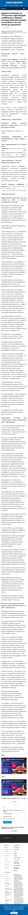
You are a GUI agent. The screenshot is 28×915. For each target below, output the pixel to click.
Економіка (7, 853)
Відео (15, 853)
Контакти (7, 876)
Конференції (17, 865)
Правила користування (8, 883)
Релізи (15, 870)
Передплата (7, 878)
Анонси (21, 5)
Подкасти (16, 845)
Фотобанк (11, 5)
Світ (6, 857)
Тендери (7, 886)
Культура (7, 864)
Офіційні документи (17, 868)
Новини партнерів (16, 863)
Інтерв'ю (16, 849)
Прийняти (14, 912)
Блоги (15, 855)
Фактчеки (7, 855)
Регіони (6, 860)
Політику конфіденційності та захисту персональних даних (14, 909)
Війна (6, 847)
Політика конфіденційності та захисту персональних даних (8, 893)
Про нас (6, 874)
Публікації (16, 847)
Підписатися (7, 822)
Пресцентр (16, 5)
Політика (7, 851)
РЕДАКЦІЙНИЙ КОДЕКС (8, 900)
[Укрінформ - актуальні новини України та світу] (14, 2)
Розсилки (7, 903)
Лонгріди (16, 860)
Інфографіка (17, 857)
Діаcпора (7, 866)
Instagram (4, 828)
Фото (15, 851)
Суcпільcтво (7, 862)
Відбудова (7, 849)
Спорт (6, 868)
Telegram (21, 827)
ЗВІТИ (6, 897)
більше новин (14, 831)
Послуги (6, 5)
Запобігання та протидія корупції (9, 889)
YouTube (10, 828)
